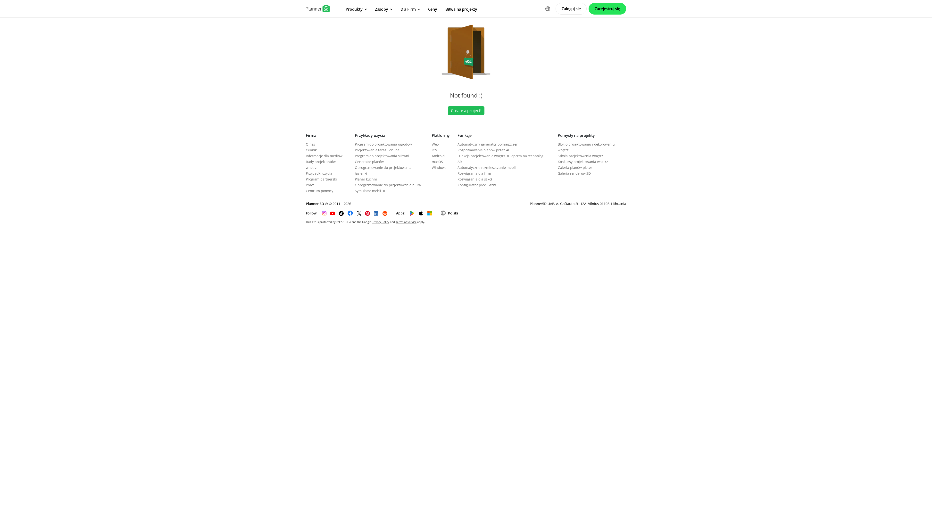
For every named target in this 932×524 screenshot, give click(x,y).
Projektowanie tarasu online (377, 150)
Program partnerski (321, 179)
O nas (310, 144)
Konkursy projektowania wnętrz (583, 161)
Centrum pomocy (319, 190)
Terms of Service (406, 222)
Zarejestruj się (607, 8)
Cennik (311, 150)
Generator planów (369, 161)
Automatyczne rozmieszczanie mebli (487, 167)
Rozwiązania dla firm (474, 173)
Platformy (441, 135)
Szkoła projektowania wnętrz (580, 156)
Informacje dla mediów (324, 156)
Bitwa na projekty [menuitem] (461, 9)
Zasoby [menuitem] (381, 9)
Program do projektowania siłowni (382, 156)
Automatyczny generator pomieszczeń (488, 144)
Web (435, 144)
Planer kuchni (366, 179)
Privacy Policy (380, 222)
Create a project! (466, 110)
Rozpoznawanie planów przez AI (483, 150)
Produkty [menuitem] (354, 9)
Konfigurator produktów (477, 185)
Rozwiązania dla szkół (475, 179)
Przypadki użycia (319, 173)
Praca (310, 185)
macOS (437, 161)
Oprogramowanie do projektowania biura (388, 185)
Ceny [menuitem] (432, 9)
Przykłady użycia (370, 135)
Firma (311, 135)
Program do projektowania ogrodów (383, 144)
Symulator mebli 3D (370, 190)
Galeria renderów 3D (574, 173)
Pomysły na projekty (576, 135)
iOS (434, 150)
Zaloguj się (571, 8)
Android (438, 156)
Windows (439, 167)
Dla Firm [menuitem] (408, 9)
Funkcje (465, 135)
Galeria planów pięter (575, 167)
